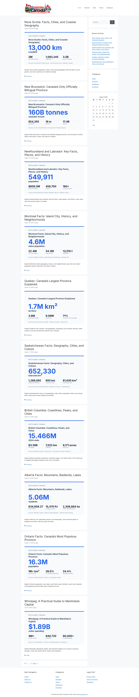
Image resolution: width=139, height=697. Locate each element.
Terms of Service (92, 679)
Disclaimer (90, 682)
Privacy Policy (91, 677)
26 (100, 117)
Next (35, 663)
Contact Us (28, 682)
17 (93, 113)
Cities (94, 8)
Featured (87, 8)
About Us (27, 679)
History (101, 8)
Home (79, 8)
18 (96, 113)
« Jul (93, 125)
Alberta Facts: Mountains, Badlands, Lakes (52, 475)
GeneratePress (83, 694)
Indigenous (110, 8)
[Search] (112, 22)
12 (100, 110)
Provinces (29, 76)
